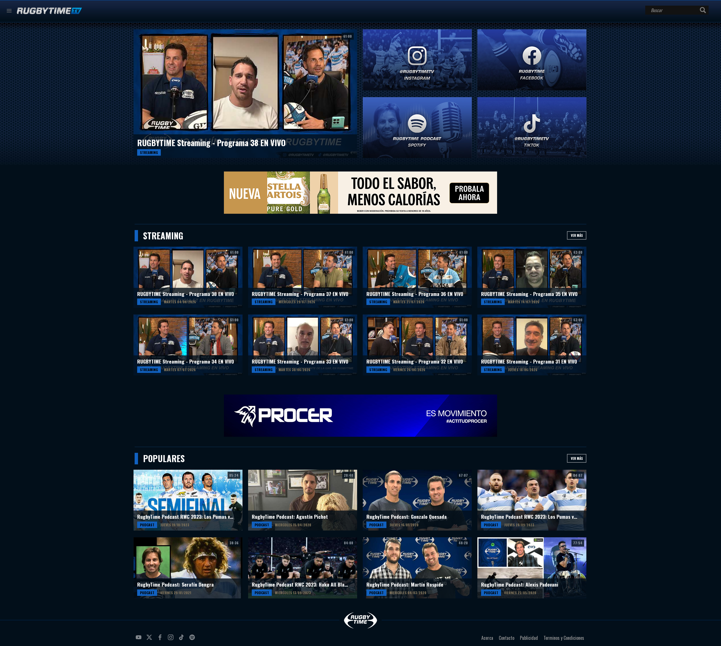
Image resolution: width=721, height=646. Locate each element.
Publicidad (529, 637)
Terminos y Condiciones (564, 637)
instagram (171, 639)
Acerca (487, 637)
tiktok (182, 639)
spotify (193, 639)
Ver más (577, 235)
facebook (160, 639)
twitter (150, 639)
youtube (139, 639)
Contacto (506, 637)
